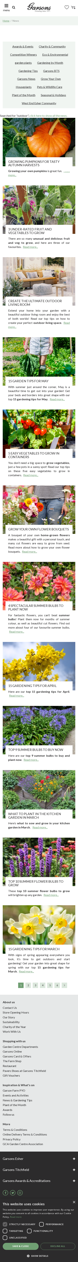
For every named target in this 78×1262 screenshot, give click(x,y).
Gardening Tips (28, 70)
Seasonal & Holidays (53, 95)
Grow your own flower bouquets (38, 529)
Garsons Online (12, 1051)
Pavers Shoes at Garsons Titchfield (24, 1070)
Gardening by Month (50, 62)
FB (5, 1192)
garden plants (23, 62)
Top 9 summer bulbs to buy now (35, 750)
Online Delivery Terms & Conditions (25, 1134)
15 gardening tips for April (32, 686)
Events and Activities (16, 1095)
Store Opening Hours (16, 1012)
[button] (39, 1256)
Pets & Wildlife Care (49, 87)
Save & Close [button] (21, 1246)
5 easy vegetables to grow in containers (33, 455)
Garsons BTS (51, 70)
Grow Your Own (51, 78)
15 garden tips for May (28, 381)
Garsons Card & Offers (17, 1056)
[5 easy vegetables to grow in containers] (39, 434)
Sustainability (11, 1022)
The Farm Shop (12, 1061)
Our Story (9, 1017)
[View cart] (73, 7)
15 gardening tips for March (33, 949)
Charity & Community (52, 46)
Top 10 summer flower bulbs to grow (35, 883)
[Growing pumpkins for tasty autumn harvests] (39, 142)
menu (6, 10)
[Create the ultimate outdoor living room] (39, 281)
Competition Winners (23, 54)
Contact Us (10, 1007)
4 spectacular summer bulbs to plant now (35, 607)
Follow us (8, 1114)
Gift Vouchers (11, 1075)
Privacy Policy (11, 1139)
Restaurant (9, 1066)
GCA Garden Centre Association (23, 1144)
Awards (7, 1109)
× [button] (74, 1202)
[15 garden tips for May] (39, 361)
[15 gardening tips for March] (39, 929)
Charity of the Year (14, 1027)
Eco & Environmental (55, 54)
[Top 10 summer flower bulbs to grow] (39, 862)
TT (12, 1192)
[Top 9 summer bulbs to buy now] (39, 730)
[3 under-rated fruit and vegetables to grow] (39, 209)
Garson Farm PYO (14, 1090)
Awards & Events (22, 46)
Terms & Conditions (15, 1129)
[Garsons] (39, 7)
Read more (16, 1216)
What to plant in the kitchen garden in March (34, 815)
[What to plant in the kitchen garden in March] (39, 794)
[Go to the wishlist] (67, 7)
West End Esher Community (39, 103)
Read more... (30, 246)
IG (20, 1192)
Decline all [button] (57, 1246)
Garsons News (26, 78)
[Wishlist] (67, 7)
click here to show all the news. (48, 115)
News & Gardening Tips (17, 1100)
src (13, 7)
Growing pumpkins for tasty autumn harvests (33, 163)
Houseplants (24, 87)
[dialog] (39, 1230)
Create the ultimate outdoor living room (35, 303)
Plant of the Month (23, 95)
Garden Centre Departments (20, 1046)
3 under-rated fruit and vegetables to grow (30, 231)
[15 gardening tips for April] (39, 666)
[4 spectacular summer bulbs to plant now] (39, 586)
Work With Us (12, 1031)
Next (64, 985)
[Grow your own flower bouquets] (39, 509)
